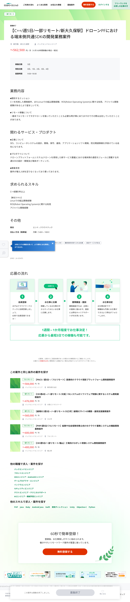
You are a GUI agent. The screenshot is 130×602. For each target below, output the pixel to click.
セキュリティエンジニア (24, 488)
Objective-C (82, 507)
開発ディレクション (60, 507)
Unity (72, 507)
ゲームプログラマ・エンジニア (26, 481)
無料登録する (65, 551)
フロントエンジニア (22, 473)
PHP (16, 507)
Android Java (37, 507)
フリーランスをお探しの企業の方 (121, 4)
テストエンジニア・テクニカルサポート (30, 492)
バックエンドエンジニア (24, 469)
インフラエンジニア (22, 485)
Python (92, 507)
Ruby (28, 507)
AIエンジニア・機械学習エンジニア (28, 496)
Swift (47, 507)
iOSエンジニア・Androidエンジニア (29, 477)
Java (22, 507)
